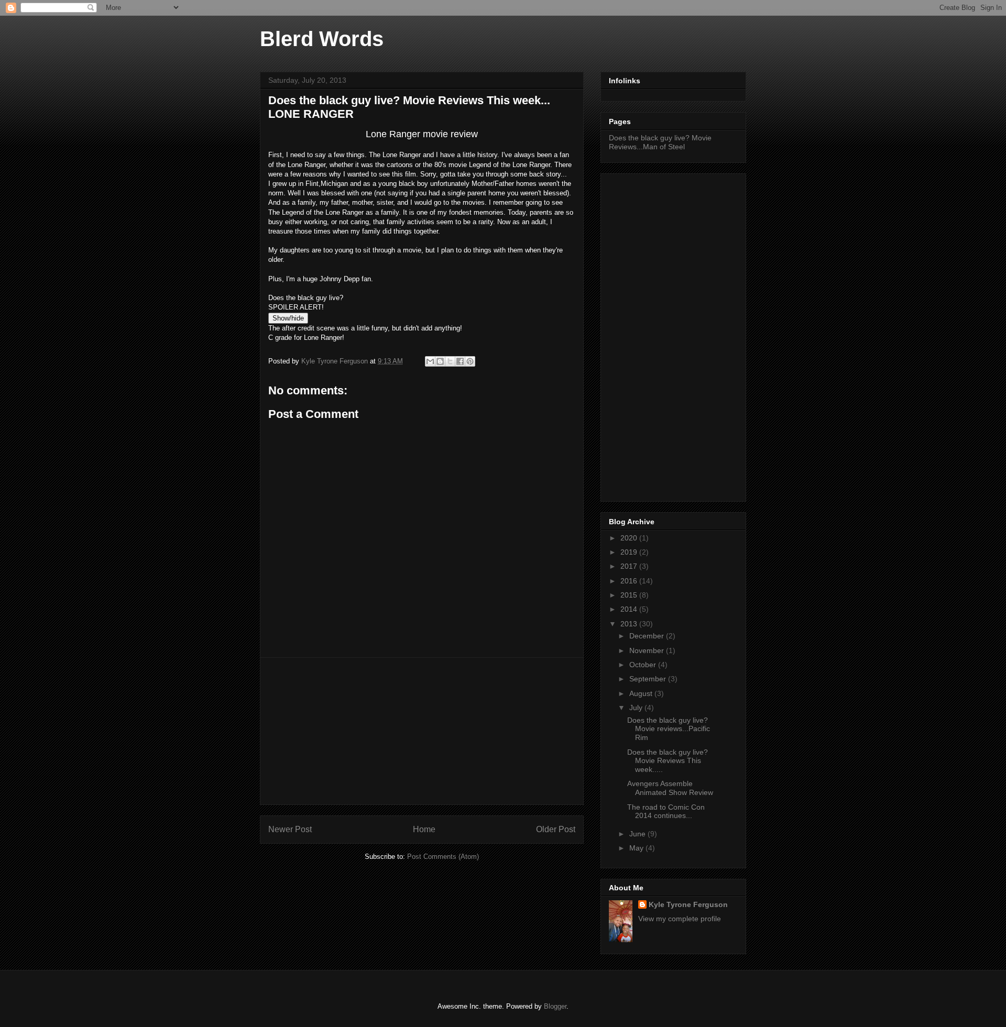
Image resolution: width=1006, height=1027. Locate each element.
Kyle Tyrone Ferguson (688, 904)
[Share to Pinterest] (470, 361)
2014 (629, 609)
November (647, 650)
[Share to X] (450, 361)
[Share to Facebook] (460, 361)
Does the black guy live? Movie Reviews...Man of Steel (660, 142)
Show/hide (288, 318)
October (643, 664)
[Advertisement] (421, 731)
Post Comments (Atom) (443, 856)
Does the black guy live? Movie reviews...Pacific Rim (668, 729)
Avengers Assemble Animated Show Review (670, 788)
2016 (629, 581)
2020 (629, 538)
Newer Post (290, 829)
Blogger (555, 1006)
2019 (629, 552)
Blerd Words (322, 38)
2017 (629, 566)
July (636, 707)
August (641, 693)
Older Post (555, 829)
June (638, 834)
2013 (629, 624)
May (637, 848)
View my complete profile (679, 918)
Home (424, 829)
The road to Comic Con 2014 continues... (666, 811)
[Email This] (430, 361)
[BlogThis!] (440, 361)
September (648, 679)
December (647, 636)
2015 (629, 595)
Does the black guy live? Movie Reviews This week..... (667, 761)
